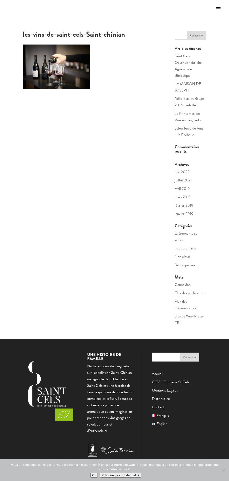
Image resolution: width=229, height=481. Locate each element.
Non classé (183, 256)
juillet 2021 (183, 180)
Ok (94, 475)
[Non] (223, 470)
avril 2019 (182, 188)
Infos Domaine (185, 248)
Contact (158, 407)
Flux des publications (190, 293)
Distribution (161, 398)
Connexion (183, 284)
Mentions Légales (165, 390)
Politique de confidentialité (120, 475)
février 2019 (184, 205)
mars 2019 (183, 197)
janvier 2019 (184, 213)
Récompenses (185, 265)
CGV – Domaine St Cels (170, 382)
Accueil (157, 373)
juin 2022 (182, 172)
